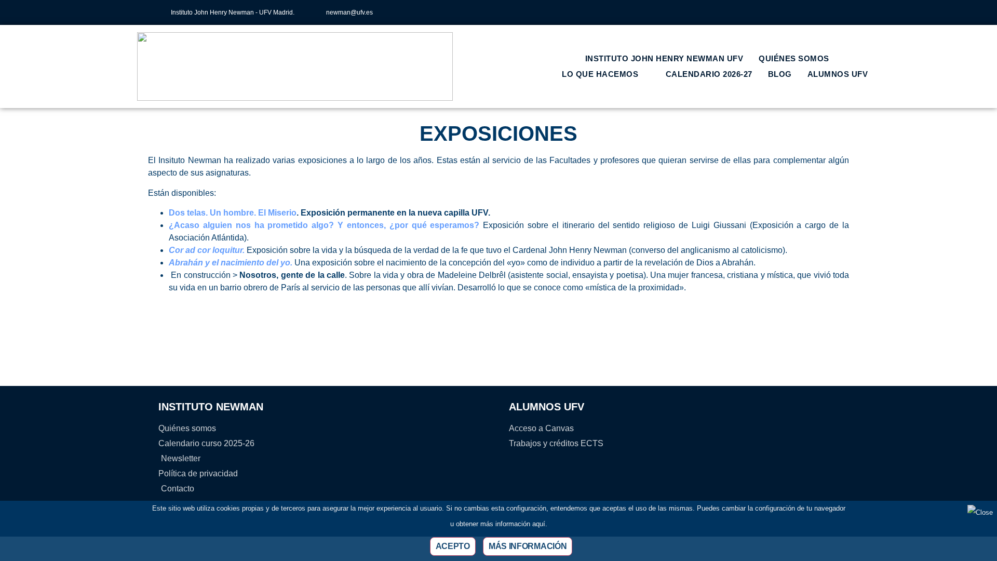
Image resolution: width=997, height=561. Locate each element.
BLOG (780, 74)
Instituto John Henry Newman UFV (664, 58)
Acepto (453, 546)
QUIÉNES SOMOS (794, 58)
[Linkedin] (802, 12)
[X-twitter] (785, 12)
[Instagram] (768, 12)
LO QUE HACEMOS (600, 74)
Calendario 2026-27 (709, 74)
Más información (528, 546)
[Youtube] (819, 12)
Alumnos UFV (837, 74)
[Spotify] (836, 12)
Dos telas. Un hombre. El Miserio (233, 212)
